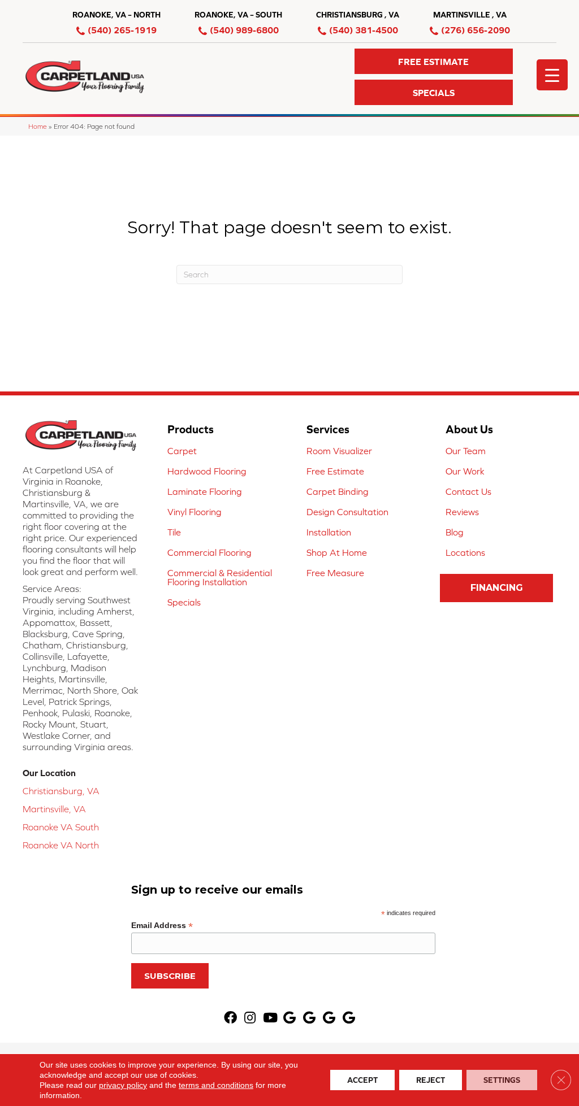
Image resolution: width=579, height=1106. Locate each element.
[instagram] (250, 1018)
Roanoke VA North (61, 845)
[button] (434, 61)
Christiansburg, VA (61, 791)
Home (37, 126)
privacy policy (123, 1085)
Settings (501, 1080)
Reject (430, 1080)
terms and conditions (216, 1085)
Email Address (162, 925)
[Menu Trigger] (552, 74)
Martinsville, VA (54, 809)
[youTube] (270, 1018)
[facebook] (230, 1018)
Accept (362, 1080)
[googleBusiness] (289, 1018)
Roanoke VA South (61, 827)
